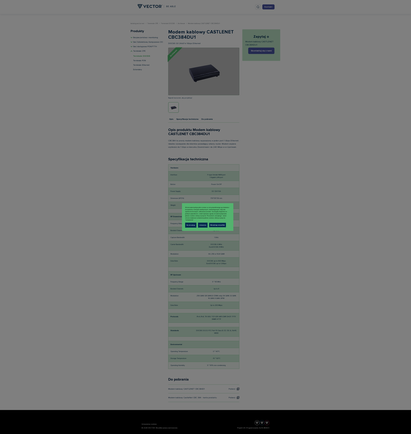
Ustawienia (202, 225)
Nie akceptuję (190, 225)
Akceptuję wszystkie (217, 225)
